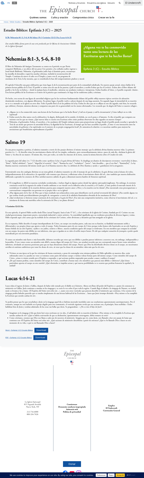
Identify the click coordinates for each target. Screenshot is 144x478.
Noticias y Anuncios (77, 3)
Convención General (111, 410)
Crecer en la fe (106, 17)
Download (41, 330)
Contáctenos (72, 404)
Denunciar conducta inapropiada (72, 407)
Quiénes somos (38, 17)
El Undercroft (111, 408)
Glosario (111, 3)
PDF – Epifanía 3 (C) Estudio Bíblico (18, 338)
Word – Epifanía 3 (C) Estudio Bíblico (19, 330)
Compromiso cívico (83, 17)
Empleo (111, 405)
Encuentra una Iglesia (96, 3)
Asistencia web (72, 409)
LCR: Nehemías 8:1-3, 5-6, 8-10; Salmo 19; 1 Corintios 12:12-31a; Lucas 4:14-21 (38, 37)
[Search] (120, 3)
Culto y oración (59, 17)
